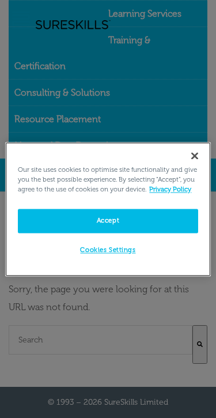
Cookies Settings (107, 250)
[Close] (194, 155)
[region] (107, 209)
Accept (108, 220)
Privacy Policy (170, 189)
